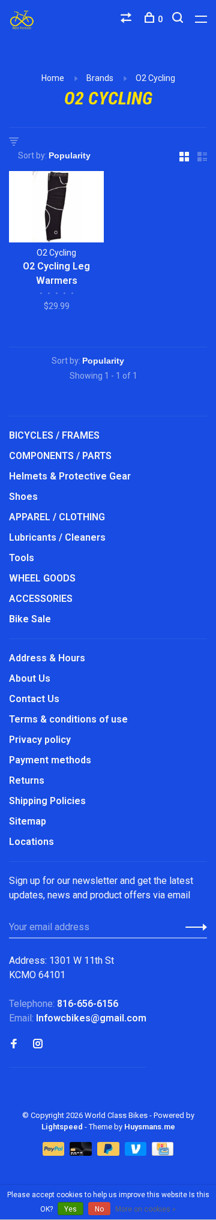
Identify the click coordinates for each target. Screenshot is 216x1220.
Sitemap (27, 821)
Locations (31, 841)
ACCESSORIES (41, 598)
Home (52, 78)
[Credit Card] (162, 1152)
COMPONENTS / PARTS (60, 455)
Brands (99, 78)
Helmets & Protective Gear (70, 476)
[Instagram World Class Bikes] (38, 1044)
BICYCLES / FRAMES (54, 435)
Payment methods (50, 760)
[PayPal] (55, 1152)
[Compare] (127, 19)
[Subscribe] (193, 927)
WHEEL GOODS (42, 578)
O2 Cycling (155, 78)
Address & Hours (47, 658)
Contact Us (34, 699)
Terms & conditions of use (68, 719)
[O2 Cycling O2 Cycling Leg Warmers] (56, 209)
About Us (29, 678)
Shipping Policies (47, 801)
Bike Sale (30, 619)
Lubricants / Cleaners (57, 537)
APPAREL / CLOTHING (57, 517)
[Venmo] (137, 1152)
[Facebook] (14, 1044)
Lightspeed (62, 1126)
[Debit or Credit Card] (82, 1152)
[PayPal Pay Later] (109, 1152)
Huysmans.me (149, 1126)
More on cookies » (145, 1209)
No (99, 1209)
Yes (70, 1209)
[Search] (179, 19)
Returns (26, 780)
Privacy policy (40, 739)
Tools (21, 557)
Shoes (23, 496)
